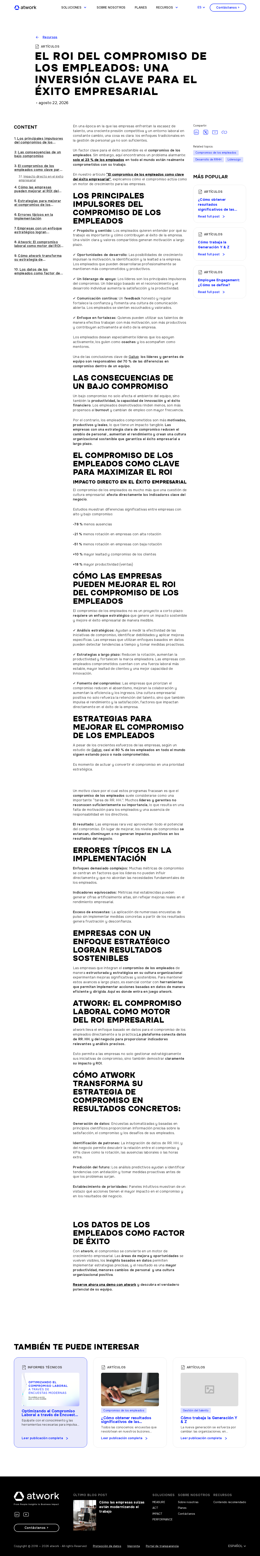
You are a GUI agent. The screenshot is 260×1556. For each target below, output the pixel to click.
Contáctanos (186, 1513)
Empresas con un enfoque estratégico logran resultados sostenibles (38, 230)
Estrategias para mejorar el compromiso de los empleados (37, 203)
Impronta (133, 1546)
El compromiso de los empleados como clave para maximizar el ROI (37, 168)
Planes (141, 8)
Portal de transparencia (162, 1546)
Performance (162, 1519)
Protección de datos (107, 1546)
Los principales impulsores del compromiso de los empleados (38, 140)
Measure (158, 1502)
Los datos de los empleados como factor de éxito (37, 271)
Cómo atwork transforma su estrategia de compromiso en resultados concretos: (37, 257)
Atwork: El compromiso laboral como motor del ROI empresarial (37, 244)
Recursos (164, 8)
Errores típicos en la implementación (33, 216)
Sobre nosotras (188, 1502)
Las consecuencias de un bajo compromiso (37, 154)
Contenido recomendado (229, 1502)
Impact (157, 1513)
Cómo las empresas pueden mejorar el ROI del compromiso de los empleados (36, 189)
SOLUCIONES (71, 8)
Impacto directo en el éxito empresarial (41, 178)
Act (155, 1508)
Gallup (134, 357)
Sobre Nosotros (111, 8)
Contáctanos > (228, 8)
